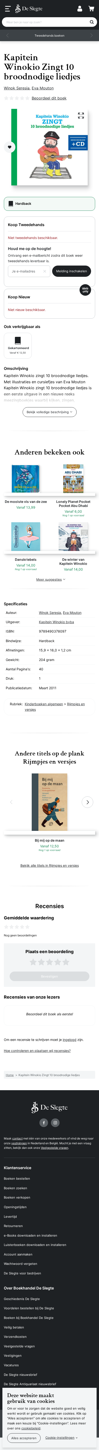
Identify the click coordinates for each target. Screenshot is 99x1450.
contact (17, 1138)
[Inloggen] (80, 8)
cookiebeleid (30, 1428)
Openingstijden (15, 1207)
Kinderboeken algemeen (44, 704)
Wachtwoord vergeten (20, 1264)
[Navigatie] (8, 9)
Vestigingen (13, 1355)
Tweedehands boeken (49, 35)
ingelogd (69, 1040)
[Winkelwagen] (91, 8)
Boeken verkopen (17, 1197)
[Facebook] (44, 1122)
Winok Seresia (17, 88)
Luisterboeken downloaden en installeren (35, 1245)
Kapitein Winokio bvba (56, 622)
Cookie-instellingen (59, 1437)
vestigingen (19, 1143)
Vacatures (11, 1365)
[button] (7, 35)
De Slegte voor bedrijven (22, 1273)
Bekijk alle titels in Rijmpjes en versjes (49, 865)
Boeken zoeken (15, 1188)
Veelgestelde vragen (54, 1148)
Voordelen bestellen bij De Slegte (29, 1308)
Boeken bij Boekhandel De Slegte (29, 1318)
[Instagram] (55, 1122)
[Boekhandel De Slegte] (28, 8)
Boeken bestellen (17, 1178)
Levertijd (10, 1216)
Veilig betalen (14, 1327)
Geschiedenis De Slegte (22, 1299)
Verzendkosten (15, 1337)
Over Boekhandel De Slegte (29, 1288)
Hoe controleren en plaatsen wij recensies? (37, 1051)
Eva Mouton (43, 88)
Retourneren (13, 1226)
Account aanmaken (18, 1254)
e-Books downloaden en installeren (30, 1235)
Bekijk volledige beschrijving (48, 412)
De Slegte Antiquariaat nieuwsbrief (30, 1384)
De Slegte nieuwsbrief (20, 1375)
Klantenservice (17, 1167)
